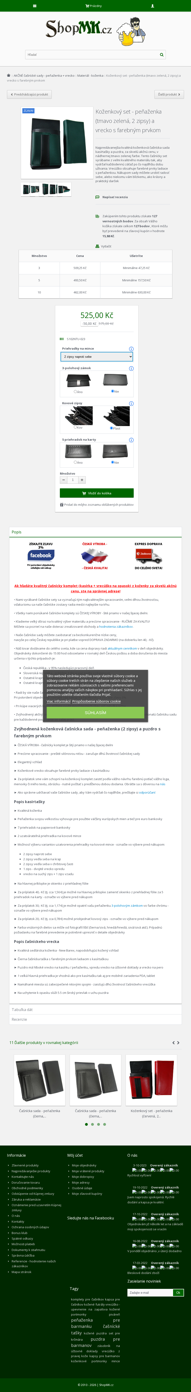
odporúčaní (147, 792)
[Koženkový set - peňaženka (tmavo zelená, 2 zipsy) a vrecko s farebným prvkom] (25, 189)
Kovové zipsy (72, 403)
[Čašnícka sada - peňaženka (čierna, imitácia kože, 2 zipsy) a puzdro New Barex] (40, 1080)
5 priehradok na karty (79, 439)
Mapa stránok (21, 1272)
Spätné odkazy (22, 1238)
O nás (16, 1216)
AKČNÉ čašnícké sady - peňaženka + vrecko (44, 75)
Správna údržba (23, 1255)
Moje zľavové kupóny (87, 1194)
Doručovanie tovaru (26, 1182)
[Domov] (8, 75)
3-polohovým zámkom (127, 905)
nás (162, 784)
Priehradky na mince (78, 348)
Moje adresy (81, 1182)
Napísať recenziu (115, 197)
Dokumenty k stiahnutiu (28, 1250)
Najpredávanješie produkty (31, 1171)
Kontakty (18, 1221)
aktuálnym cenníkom (122, 648)
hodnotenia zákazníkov (116, 626)
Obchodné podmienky (27, 1188)
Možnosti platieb (23, 1244)
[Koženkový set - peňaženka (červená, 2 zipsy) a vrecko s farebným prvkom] (151, 1080)
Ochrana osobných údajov (30, 1227)
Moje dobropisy (83, 1177)
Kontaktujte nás (23, 1177)
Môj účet (75, 1155)
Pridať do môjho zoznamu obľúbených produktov (99, 504)
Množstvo (67, 473)
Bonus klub (19, 1233)
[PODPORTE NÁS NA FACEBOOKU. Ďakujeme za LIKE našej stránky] (41, 544)
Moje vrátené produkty (88, 1171)
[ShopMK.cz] (95, 16)
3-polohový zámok (77, 368)
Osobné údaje (82, 1188)
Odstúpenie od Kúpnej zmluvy (33, 1194)
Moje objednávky (84, 1165)
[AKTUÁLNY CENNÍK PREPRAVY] (149, 544)
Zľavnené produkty (25, 1165)
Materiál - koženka (90, 75)
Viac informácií (59, 701)
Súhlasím (95, 712)
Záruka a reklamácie (26, 1199)
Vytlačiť (106, 246)
